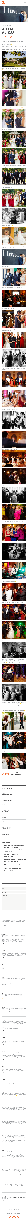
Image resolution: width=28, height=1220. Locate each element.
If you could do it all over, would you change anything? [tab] (15, 860)
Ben (2, 964)
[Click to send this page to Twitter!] (6, 774)
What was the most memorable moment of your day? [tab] (14, 846)
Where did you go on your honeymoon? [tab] (13, 869)
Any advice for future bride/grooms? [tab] (11, 855)
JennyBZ (3, 934)
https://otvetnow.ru (18, 1197)
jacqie (3, 1092)
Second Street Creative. (16, 1211)
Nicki (3, 1150)
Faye (3, 1105)
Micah (3, 1051)
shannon (4, 918)
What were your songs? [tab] (12, 865)
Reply (3, 927)
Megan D (4, 1037)
